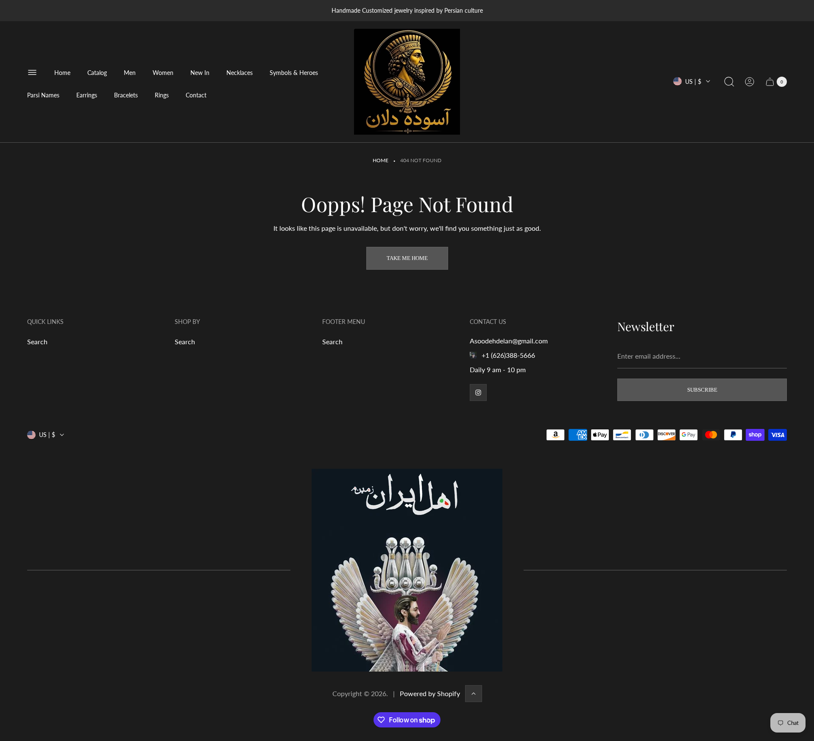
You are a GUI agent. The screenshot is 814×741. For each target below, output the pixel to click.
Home (380, 160)
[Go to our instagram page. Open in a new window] (478, 392)
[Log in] (749, 81)
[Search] (729, 81)
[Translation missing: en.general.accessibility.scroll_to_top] (473, 693)
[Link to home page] (407, 570)
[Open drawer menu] (32, 72)
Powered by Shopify (430, 693)
